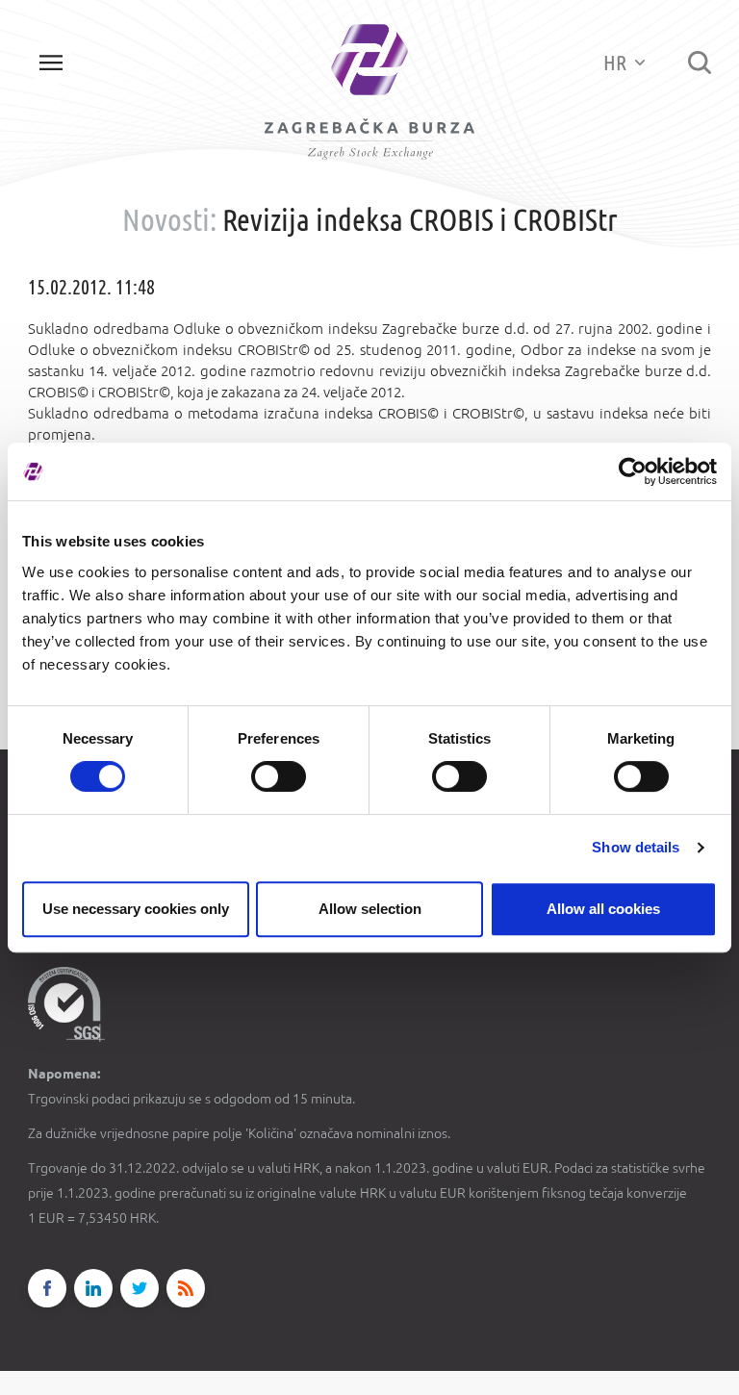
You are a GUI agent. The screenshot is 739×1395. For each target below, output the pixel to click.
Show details (635, 847)
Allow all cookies (603, 908)
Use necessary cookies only (135, 908)
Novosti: (169, 219)
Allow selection (370, 908)
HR (616, 62)
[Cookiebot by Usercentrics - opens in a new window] (632, 471)
